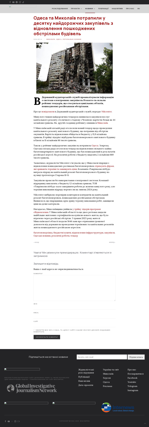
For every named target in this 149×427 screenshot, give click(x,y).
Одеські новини (42, 235)
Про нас (130, 9)
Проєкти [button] (75, 9)
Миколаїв (50, 39)
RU (139, 9)
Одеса (59, 39)
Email (36, 312)
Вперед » (112, 242)
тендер (74, 235)
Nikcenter (107, 111)
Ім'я (35, 304)
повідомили (48, 111)
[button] (145, 423)
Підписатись (136, 357)
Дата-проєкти (85, 385)
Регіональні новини (72, 39)
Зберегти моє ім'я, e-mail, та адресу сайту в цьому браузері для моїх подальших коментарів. (72, 330)
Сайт (36, 321)
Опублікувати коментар (47, 337)
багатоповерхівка (43, 232)
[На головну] (22, 8)
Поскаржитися (136, 373)
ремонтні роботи (60, 235)
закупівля (109, 232)
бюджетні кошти (62, 232)
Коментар (38, 273)
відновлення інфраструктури (87, 232)
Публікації (103, 9)
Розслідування (60, 9)
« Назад (36, 242)
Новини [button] (89, 9)
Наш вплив (117, 9)
